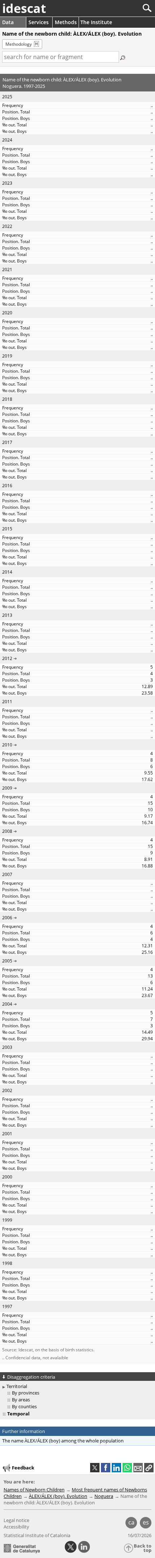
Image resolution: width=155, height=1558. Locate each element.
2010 (7, 745)
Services (38, 22)
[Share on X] (94, 1467)
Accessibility (16, 1526)
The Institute (96, 22)
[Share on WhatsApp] (127, 1467)
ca (131, 1522)
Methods (66, 22)
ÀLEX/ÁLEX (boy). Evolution (58, 1496)
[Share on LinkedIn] (116, 1467)
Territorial (16, 1386)
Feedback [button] (23, 1467)
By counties (24, 1406)
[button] (149, 1467)
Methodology (18, 44)
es (146, 1522)
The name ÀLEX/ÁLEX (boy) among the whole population (63, 1440)
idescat (24, 8)
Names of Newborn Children (34, 1489)
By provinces (25, 1392)
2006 (7, 918)
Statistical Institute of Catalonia (37, 1535)
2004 (7, 1004)
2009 (7, 788)
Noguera (103, 1496)
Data (8, 22)
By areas (21, 1399)
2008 (7, 831)
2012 (7, 658)
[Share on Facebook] (105, 1467)
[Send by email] (138, 1467)
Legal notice (16, 1520)
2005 (7, 961)
